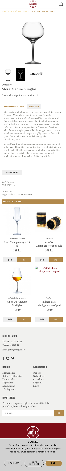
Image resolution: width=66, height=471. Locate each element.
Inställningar (13, 463)
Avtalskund (38, 380)
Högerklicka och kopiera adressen (17, 195)
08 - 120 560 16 (14, 342)
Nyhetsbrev (39, 376)
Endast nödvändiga (34, 463)
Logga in (37, 383)
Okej (53, 463)
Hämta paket (8, 380)
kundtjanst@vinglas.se (13, 350)
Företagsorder (9, 389)
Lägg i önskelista (12, 172)
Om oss (37, 373)
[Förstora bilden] (33, 41)
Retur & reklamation (12, 376)
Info (10, 260)
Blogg (36, 386)
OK (59, 413)
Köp (24, 260)
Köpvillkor (7, 383)
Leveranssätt (8, 386)
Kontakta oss (8, 373)
